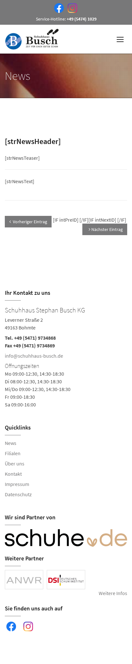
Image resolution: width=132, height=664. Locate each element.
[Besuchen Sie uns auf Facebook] (57, 7)
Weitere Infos (113, 593)
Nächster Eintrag (106, 229)
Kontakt (13, 474)
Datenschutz (18, 494)
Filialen (13, 453)
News (10, 443)
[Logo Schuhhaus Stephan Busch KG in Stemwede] (32, 39)
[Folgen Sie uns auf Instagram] (71, 7)
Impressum (17, 484)
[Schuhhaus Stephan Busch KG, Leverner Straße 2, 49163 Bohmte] (66, 356)
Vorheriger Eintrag (30, 222)
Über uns (14, 463)
